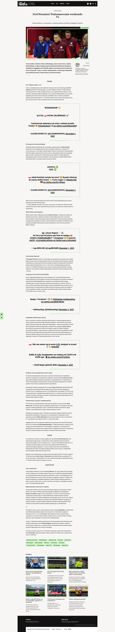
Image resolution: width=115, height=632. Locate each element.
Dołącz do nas (65, 619)
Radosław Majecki (40, 545)
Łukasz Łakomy (68, 540)
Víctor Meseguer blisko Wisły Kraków (55, 572)
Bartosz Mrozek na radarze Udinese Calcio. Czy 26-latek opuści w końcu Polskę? (77, 573)
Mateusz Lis (46, 542)
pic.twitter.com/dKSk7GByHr (52, 302)
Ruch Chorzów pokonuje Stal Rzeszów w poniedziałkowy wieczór (34, 573)
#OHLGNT (55, 347)
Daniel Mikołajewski (43, 540)
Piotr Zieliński (61, 542)
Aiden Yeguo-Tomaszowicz (32, 540)
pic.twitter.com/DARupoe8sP (65, 126)
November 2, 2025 (66, 309)
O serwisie (28, 619)
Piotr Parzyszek (54, 542)
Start (52, 3)
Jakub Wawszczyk (52, 540)
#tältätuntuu (58, 299)
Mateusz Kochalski (38, 542)
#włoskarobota (44, 126)
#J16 (73, 238)
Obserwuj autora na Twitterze (81, 73)
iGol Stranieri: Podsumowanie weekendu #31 (56, 600)
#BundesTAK (71, 180)
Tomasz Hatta (86, 65)
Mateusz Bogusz (30, 542)
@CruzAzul (58, 238)
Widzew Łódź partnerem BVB (77, 599)
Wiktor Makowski (57, 545)
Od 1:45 (29, 271)
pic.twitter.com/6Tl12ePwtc (59, 357)
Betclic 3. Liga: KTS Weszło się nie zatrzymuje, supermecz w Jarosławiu (34, 600)
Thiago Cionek (48, 545)
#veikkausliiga (69, 299)
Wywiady (62, 3)
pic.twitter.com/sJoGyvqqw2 (64, 240)
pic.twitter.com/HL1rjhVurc (54, 182)
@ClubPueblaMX (44, 238)
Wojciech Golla (65, 545)
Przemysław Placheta (31, 545)
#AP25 (32, 240)
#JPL (58, 344)
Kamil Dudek (60, 540)
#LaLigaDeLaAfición (44, 240)
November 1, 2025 (66, 248)
